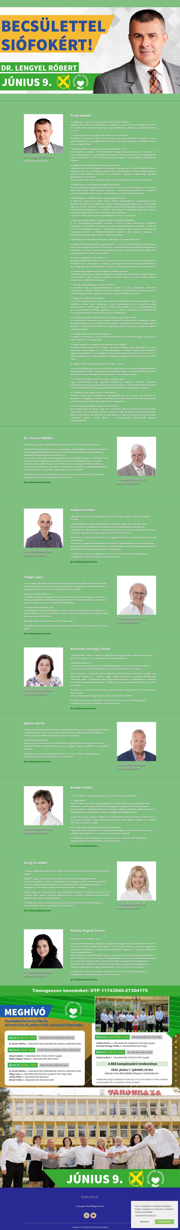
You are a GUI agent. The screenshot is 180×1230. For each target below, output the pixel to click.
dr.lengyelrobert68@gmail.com (90, 1206)
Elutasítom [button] (144, 1222)
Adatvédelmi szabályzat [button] (145, 1215)
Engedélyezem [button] (164, 1222)
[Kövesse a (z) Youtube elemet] (93, 1215)
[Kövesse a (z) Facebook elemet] (87, 1215)
